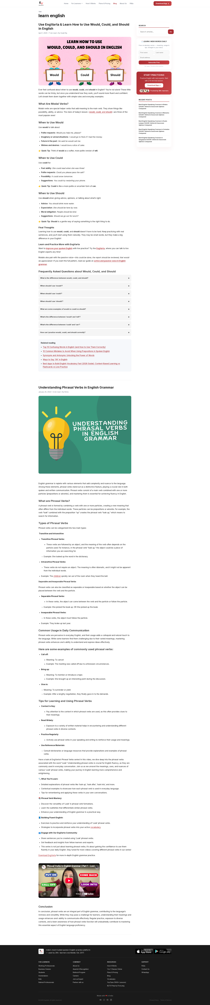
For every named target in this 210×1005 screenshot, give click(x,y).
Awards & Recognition (81, 969)
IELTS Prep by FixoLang (115, 986)
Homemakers (43, 976)
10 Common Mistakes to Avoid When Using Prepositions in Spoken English (76, 351)
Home (66, 3)
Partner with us (78, 982)
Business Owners (44, 969)
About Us (123, 3)
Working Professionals (46, 966)
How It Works (91, 3)
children (57, 576)
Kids (40, 979)
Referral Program (79, 972)
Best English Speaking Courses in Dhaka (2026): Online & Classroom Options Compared (153, 106)
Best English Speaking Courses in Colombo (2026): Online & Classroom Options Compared (154, 131)
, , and (100, 112)
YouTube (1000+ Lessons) (116, 982)
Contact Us (145, 969)
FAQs (131, 3)
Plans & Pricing (104, 3)
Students (41, 972)
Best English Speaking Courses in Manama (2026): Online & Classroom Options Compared (154, 115)
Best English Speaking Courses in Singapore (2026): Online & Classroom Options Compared (152, 139)
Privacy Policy (154, 1000)
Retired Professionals (46, 982)
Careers (76, 976)
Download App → (154, 85)
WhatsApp (145, 972)
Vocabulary (111, 979)
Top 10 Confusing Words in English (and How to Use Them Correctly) (74, 347)
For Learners (76, 3)
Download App (161, 3)
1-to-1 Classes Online (114, 969)
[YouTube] (100, 1000)
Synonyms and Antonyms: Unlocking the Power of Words (68, 355)
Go (171, 32)
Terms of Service (166, 1000)
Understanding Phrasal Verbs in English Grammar (76, 387)
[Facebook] (107, 1000)
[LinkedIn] (111, 1000)
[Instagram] (104, 1000)
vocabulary (95, 827)
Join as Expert (78, 979)
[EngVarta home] (41, 3)
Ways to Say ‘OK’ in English (55, 359)
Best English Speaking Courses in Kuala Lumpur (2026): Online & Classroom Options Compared (153, 123)
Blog (115, 3)
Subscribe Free (154, 62)
